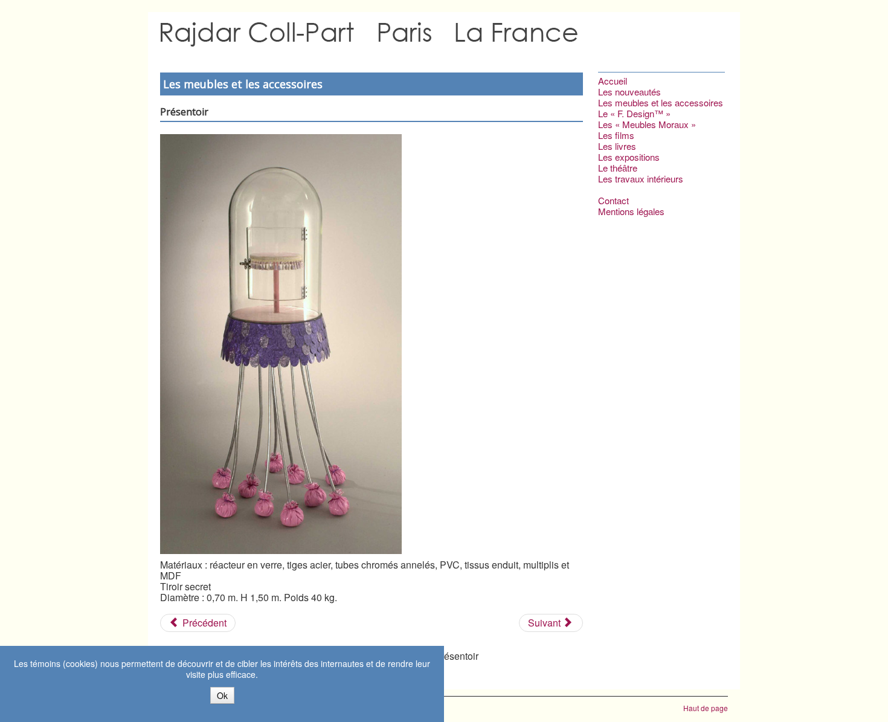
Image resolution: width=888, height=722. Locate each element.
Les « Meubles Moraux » (647, 124)
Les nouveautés (629, 91)
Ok (222, 695)
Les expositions (629, 157)
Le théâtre (617, 168)
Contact (613, 200)
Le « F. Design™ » (634, 113)
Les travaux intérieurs (640, 178)
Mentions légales (631, 211)
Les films (616, 135)
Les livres (617, 146)
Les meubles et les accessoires (660, 102)
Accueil (612, 81)
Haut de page (705, 708)
